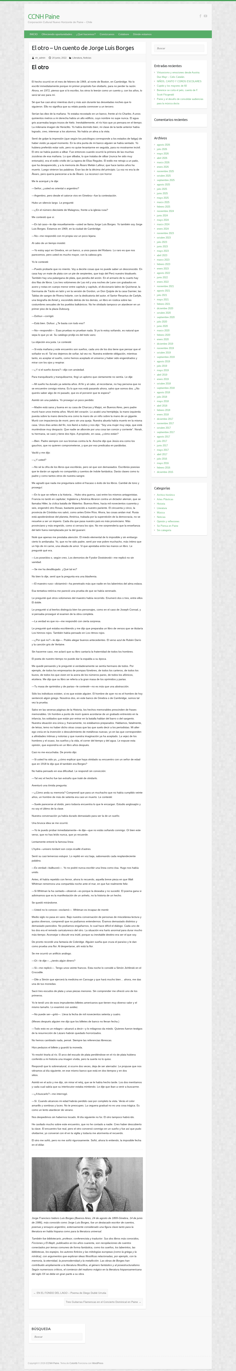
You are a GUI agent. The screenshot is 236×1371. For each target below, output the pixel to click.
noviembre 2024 (165, 211)
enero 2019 (163, 379)
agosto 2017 (163, 436)
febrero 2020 (163, 335)
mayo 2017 (163, 450)
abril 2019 (162, 374)
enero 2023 (163, 268)
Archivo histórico (166, 494)
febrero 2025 (163, 206)
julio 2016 (162, 458)
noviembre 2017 (165, 423)
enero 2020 (163, 339)
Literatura (77, 58)
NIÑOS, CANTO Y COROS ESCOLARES (179, 81)
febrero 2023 (163, 264)
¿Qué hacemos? (86, 34)
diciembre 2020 (165, 308)
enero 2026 (163, 166)
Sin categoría (164, 530)
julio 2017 (162, 441)
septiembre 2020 (166, 317)
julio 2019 (162, 365)
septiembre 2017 (166, 432)
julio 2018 (162, 396)
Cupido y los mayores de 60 (172, 85)
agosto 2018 (163, 392)
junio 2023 (162, 246)
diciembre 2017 (165, 419)
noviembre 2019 (165, 348)
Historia (161, 503)
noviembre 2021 (165, 286)
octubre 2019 (164, 352)
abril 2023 (162, 255)
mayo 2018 (163, 401)
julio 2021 (162, 295)
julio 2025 (162, 189)
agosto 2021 (163, 290)
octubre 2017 (164, 427)
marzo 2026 (163, 162)
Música (161, 512)
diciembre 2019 (165, 343)
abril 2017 (162, 454)
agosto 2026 (163, 144)
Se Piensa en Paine (167, 525)
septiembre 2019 (166, 357)
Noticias (87, 58)
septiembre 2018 (166, 388)
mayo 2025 (163, 197)
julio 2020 (162, 321)
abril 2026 (162, 158)
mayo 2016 (163, 463)
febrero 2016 (163, 467)
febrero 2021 (163, 304)
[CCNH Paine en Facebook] (200, 16)
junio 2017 (162, 445)
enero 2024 (163, 228)
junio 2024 (162, 215)
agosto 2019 (163, 361)
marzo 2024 (163, 224)
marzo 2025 (163, 202)
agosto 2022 (163, 273)
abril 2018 (162, 405)
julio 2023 (162, 242)
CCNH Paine (43, 16)
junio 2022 (162, 277)
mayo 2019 (163, 370)
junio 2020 (162, 326)
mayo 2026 (163, 153)
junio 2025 (162, 193)
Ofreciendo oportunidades (57, 34)
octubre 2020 (164, 312)
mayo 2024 (163, 220)
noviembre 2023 (165, 233)
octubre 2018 (164, 383)
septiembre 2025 (166, 180)
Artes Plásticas (165, 499)
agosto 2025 (163, 184)
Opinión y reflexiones (168, 521)
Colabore (123, 34)
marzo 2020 (163, 330)
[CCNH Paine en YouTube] (205, 16)
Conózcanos (107, 34)
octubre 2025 (164, 175)
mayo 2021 (163, 299)
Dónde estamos (142, 34)
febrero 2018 (163, 410)
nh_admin (40, 58)
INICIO (34, 34)
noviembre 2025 (165, 171)
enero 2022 (163, 281)
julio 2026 (162, 149)
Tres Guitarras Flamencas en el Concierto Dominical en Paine (103, 1301)
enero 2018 (163, 414)
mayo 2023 (163, 251)
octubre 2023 (164, 237)
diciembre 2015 (165, 472)
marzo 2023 (163, 259)
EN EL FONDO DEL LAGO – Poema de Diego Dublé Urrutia (69, 1292)
